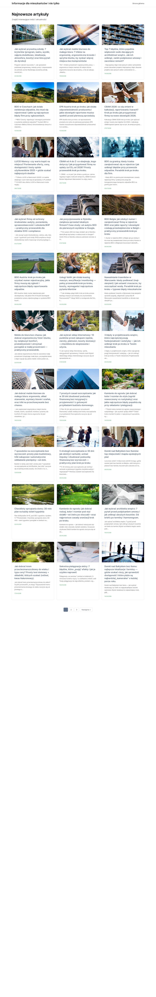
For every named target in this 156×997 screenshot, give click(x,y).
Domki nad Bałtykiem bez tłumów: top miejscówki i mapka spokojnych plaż (122, 454)
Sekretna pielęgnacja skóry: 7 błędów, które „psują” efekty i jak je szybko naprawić (77, 569)
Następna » (86, 610)
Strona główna (138, 3)
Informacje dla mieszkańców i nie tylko (35, 3)
